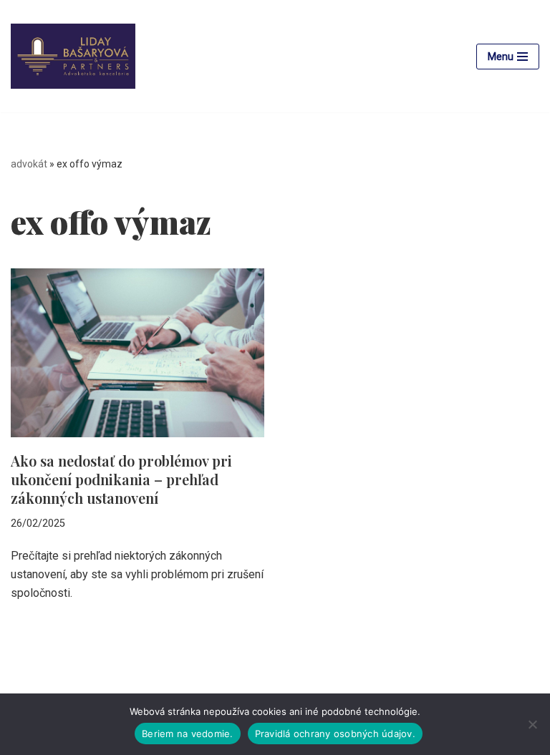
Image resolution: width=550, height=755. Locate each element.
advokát (29, 164)
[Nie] (532, 724)
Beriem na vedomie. (187, 733)
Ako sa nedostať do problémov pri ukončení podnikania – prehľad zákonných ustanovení (121, 479)
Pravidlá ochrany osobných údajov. (335, 733)
